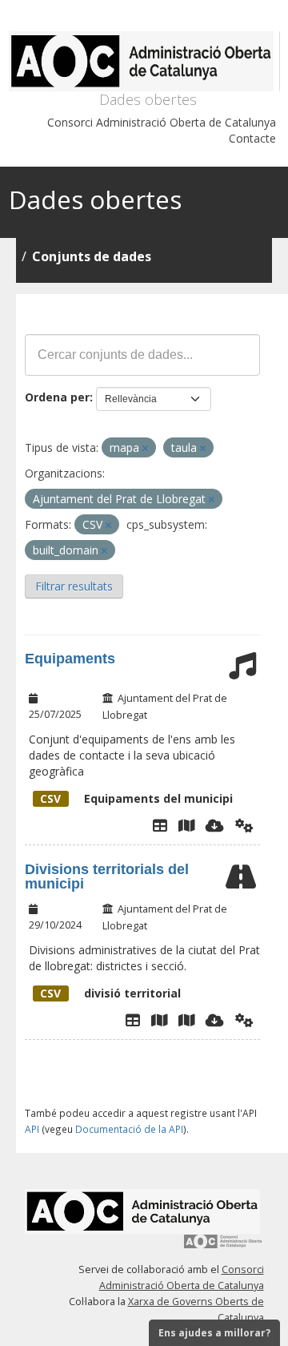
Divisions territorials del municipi (107, 876)
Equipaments (70, 659)
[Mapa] (159, 1020)
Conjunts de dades (91, 256)
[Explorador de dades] (160, 825)
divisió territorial (110, 993)
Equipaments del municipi (136, 798)
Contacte (252, 138)
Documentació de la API (129, 1128)
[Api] (244, 825)
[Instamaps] (186, 825)
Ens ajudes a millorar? (214, 1333)
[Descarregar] (215, 825)
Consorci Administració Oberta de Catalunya (161, 122)
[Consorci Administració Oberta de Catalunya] (223, 1247)
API (32, 1128)
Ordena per (57, 397)
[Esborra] (145, 448)
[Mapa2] (186, 1020)
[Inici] (144, 61)
